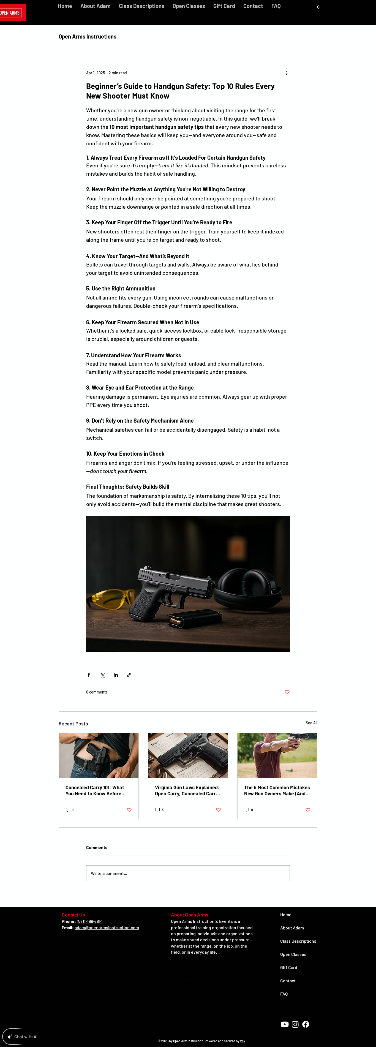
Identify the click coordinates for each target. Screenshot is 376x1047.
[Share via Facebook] (88, 675)
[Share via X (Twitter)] (102, 675)
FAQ (284, 993)
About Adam (292, 927)
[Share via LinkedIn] (115, 675)
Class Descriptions (298, 940)
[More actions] (286, 73)
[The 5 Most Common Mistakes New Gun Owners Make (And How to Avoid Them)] (277, 755)
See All (311, 722)
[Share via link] (129, 675)
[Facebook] (305, 1024)
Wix (242, 1041)
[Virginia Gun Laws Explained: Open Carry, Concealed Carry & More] (188, 755)
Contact (288, 980)
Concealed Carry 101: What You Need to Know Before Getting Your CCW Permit (95, 790)
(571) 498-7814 (90, 921)
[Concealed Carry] (98, 755)
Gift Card (288, 967)
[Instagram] (295, 1024)
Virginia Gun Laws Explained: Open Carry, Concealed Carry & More (187, 790)
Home (285, 914)
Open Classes (293, 954)
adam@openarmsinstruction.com (107, 927)
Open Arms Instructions (87, 36)
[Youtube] (284, 1024)
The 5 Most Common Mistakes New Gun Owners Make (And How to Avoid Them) (277, 790)
